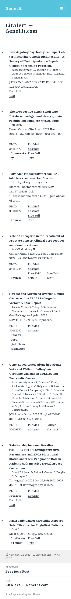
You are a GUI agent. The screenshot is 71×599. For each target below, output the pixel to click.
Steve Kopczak (43, 554)
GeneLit (13, 8)
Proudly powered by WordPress (22, 594)
